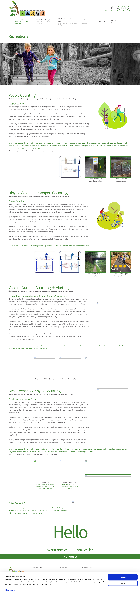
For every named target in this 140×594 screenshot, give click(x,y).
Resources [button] (102, 21)
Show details (10, 590)
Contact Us (113, 21)
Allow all (123, 577)
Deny (123, 583)
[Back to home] (27, 8)
